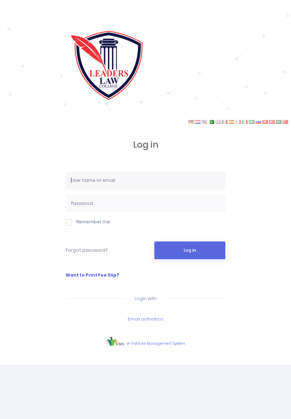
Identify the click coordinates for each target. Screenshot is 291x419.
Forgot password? (87, 250)
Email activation (146, 319)
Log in (190, 250)
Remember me (93, 222)
